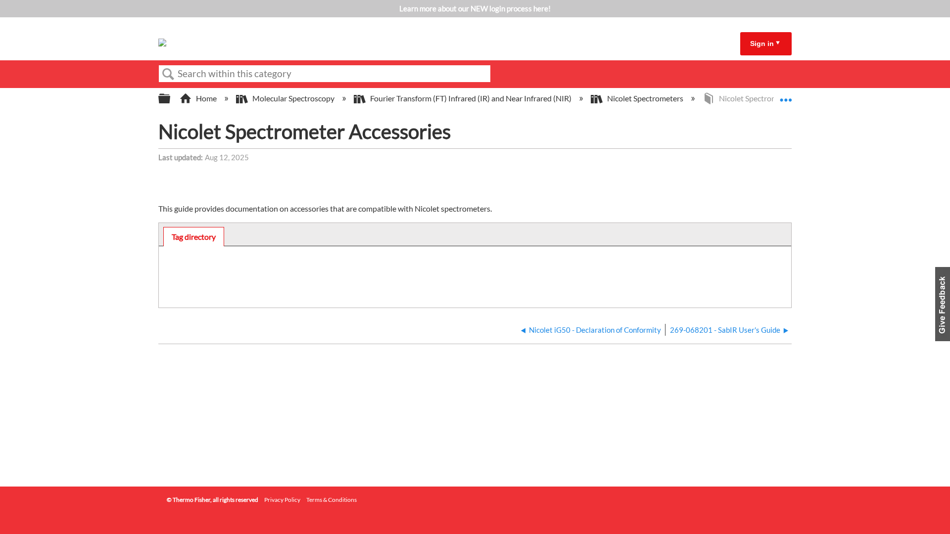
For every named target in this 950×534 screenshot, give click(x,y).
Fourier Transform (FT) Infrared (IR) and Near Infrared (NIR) (471, 98)
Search (168, 74)
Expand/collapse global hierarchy (170, 98)
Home (206, 98)
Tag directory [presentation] (194, 236)
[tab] (193, 237)
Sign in (762, 43)
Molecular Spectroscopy (293, 98)
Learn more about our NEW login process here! (475, 8)
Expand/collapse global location (786, 95)
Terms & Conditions (331, 499)
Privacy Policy (282, 499)
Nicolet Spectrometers (645, 98)
